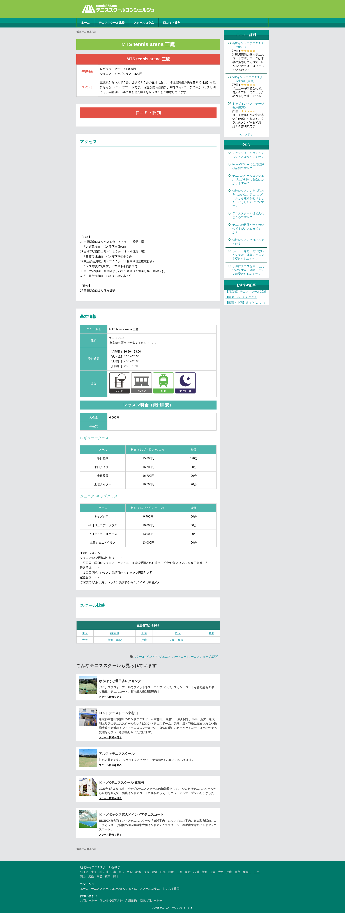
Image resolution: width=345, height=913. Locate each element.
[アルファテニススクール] (88, 758)
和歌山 (247, 871)
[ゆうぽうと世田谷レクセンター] (88, 685)
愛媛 (99, 876)
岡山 (83, 876)
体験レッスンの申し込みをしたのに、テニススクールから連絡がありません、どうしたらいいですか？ (248, 198)
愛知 (211, 633)
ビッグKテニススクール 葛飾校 (121, 782)
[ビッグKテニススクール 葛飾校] (88, 787)
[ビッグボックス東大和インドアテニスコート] (88, 819)
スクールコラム (144, 22)
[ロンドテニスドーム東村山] (88, 717)
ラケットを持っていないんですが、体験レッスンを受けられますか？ (248, 255)
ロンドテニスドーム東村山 (118, 713)
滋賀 (212, 871)
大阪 (85, 639)
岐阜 (163, 871)
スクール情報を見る (110, 696)
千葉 (144, 633)
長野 (188, 871)
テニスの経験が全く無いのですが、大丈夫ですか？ (248, 228)
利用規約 (131, 900)
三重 (257, 871)
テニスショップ (201, 656)
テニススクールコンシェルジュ (176, 907)
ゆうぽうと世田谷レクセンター (121, 681)
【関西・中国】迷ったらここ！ (246, 302)
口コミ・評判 (171, 22)
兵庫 (144, 639)
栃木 (138, 871)
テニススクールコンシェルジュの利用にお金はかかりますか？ (248, 179)
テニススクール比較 (112, 22)
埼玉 (178, 633)
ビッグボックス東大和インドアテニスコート (131, 814)
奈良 (237, 871)
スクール (139, 656)
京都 (204, 871)
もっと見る (246, 134)
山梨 (179, 871)
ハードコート (180, 656)
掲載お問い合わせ (150, 900)
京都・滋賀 (114, 639)
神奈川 (114, 633)
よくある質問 (171, 888)
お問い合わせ (88, 900)
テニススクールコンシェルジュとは (114, 888)
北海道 (84, 871)
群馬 (146, 871)
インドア (152, 656)
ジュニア (165, 656)
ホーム (85, 22)
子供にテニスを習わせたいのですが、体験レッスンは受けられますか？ (248, 270)
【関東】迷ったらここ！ (241, 297)
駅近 (215, 656)
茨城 (130, 871)
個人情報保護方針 (111, 900)
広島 (91, 876)
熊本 (116, 876)
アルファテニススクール (117, 753)
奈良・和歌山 (177, 639)
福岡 (108, 876)
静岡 (171, 871)
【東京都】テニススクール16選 (246, 291)
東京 (85, 633)
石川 (196, 871)
